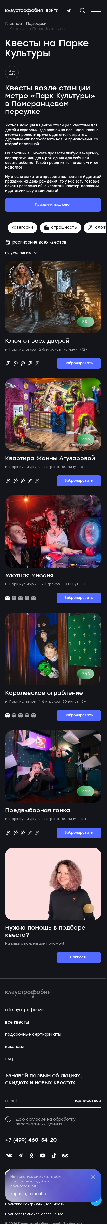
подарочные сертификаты (33, 1034)
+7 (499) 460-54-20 (31, 1140)
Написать (79, 957)
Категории (22, 227)
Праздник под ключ (53, 204)
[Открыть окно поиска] (82, 10)
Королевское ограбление (44, 693)
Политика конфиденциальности (34, 1204)
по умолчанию (18, 253)
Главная (13, 23)
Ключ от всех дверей (37, 341)
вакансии (14, 1046)
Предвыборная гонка (37, 810)
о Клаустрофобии (24, 1009)
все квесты (17, 1022)
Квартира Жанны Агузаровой (50, 458)
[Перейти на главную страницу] (24, 11)
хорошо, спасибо (28, 1194)
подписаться (87, 1101)
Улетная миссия (29, 575)
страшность (64, 227)
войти (52, 11)
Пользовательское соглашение (34, 1214)
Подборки (36, 23)
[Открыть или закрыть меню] (96, 10)
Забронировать (79, 363)
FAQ (9, 1059)
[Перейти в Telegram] (68, 10)
